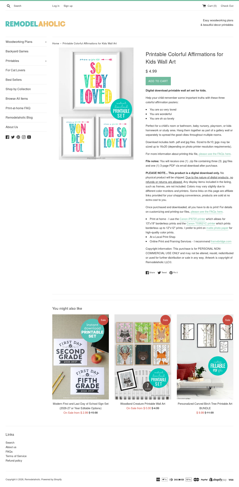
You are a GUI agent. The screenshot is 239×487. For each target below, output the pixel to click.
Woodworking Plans (26, 41)
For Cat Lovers (15, 70)
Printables (26, 61)
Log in (56, 5)
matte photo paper (217, 228)
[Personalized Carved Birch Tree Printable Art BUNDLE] (205, 356)
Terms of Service (16, 456)
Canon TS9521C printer (201, 223)
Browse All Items (17, 98)
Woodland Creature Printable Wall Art (142, 403)
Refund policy (14, 460)
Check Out (227, 5)
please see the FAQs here (215, 154)
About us (11, 447)
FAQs (9, 451)
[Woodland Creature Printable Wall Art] (142, 356)
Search (10, 442)
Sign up (68, 5)
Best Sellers (14, 79)
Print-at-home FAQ (18, 108)
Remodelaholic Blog (19, 117)
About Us (12, 127)
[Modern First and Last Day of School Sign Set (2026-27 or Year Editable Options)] (80, 356)
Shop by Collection (18, 89)
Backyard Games (17, 51)
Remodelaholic (32, 479)
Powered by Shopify (51, 479)
